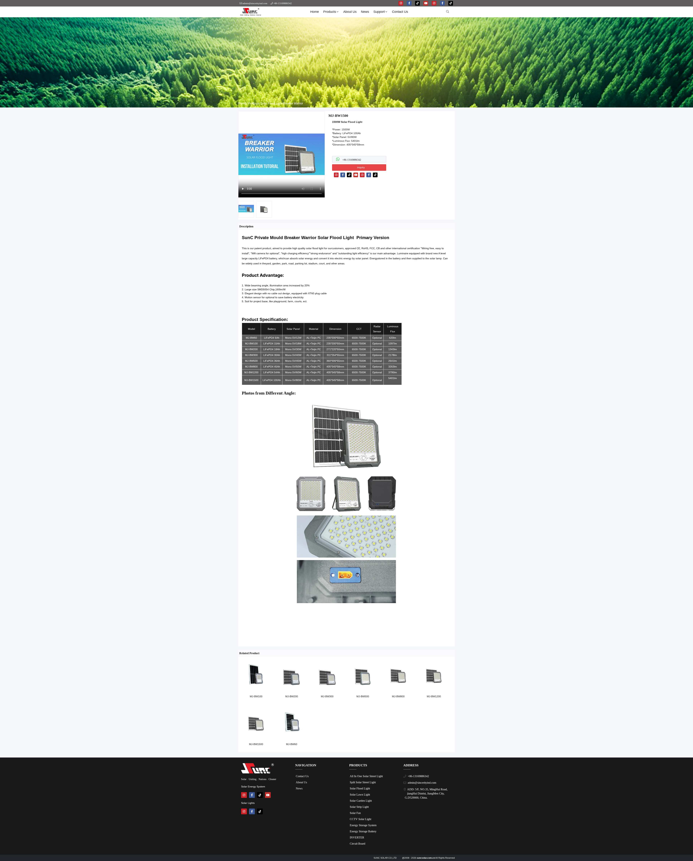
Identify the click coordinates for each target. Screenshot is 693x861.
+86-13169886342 (282, 3)
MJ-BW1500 (256, 744)
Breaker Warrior (293, 103)
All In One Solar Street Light (366, 776)
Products (329, 12)
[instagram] (400, 3)
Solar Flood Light (271, 103)
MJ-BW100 (256, 696)
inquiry (361, 167)
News (365, 12)
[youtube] (425, 3)
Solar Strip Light (359, 806)
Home (314, 12)
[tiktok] (417, 3)
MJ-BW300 (327, 696)
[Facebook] (342, 175)
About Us (350, 12)
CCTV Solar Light (360, 819)
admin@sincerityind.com (255, 3)
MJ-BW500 (362, 696)
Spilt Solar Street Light (363, 782)
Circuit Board (357, 843)
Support (379, 12)
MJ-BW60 (291, 744)
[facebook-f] (409, 3)
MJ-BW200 (291, 696)
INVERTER (357, 837)
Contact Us (400, 12)
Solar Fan (355, 812)
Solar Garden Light (361, 800)
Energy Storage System (363, 825)
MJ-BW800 (398, 696)
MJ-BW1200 (434, 696)
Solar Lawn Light (360, 794)
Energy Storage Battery (363, 831)
